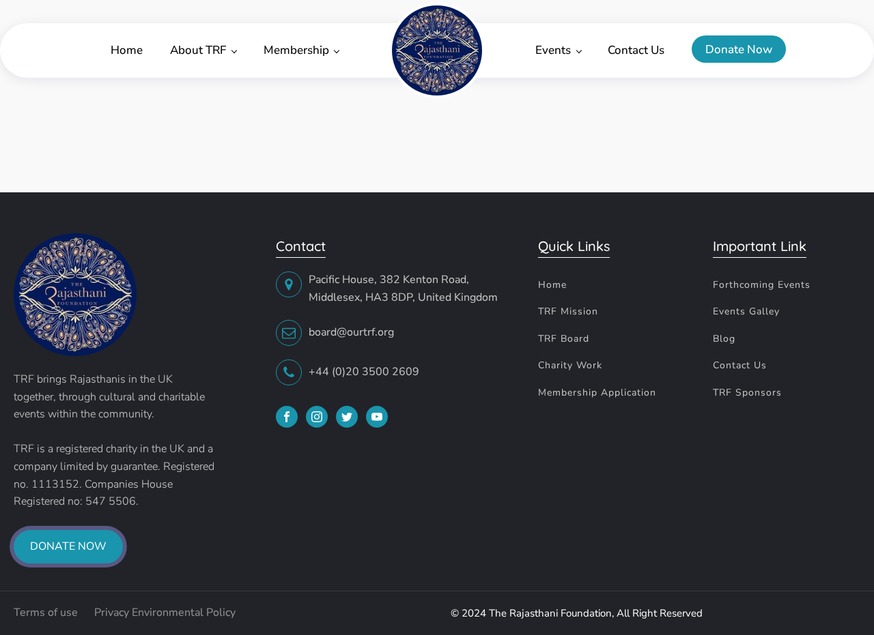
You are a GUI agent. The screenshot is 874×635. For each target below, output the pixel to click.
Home (127, 50)
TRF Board (563, 339)
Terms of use (47, 612)
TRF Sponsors (747, 392)
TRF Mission (568, 311)
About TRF (198, 50)
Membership (296, 50)
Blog (724, 339)
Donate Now (738, 49)
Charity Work (570, 365)
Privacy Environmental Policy (165, 612)
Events (553, 50)
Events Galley (746, 311)
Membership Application (597, 392)
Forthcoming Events (761, 285)
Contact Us (636, 50)
